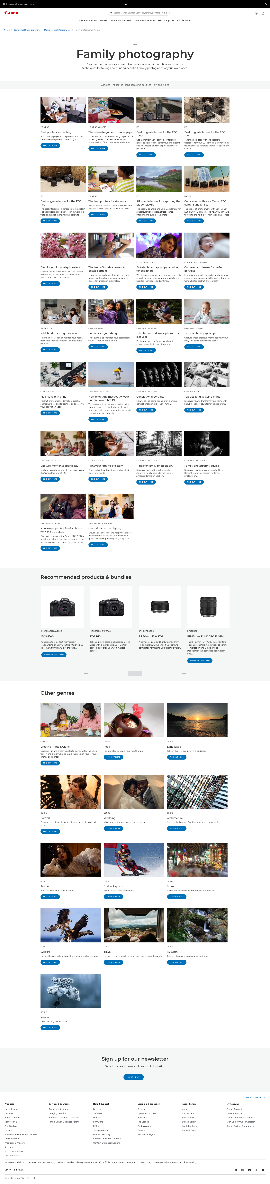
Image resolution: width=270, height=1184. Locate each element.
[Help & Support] (175, 20)
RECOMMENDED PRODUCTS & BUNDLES (132, 85)
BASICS (187, 196)
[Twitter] (256, 1170)
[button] (86, 673)
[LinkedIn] (249, 1170)
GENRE (135, 44)
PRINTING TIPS (46, 328)
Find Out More (50, 145)
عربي (125, 4)
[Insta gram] (242, 1170)
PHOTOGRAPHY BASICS (146, 262)
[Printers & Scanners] (132, 20)
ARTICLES (105, 85)
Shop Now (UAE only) (54, 655)
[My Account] (256, 13)
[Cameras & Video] (98, 20)
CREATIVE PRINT (95, 328)
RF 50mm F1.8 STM (151, 636)
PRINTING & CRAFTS (97, 127)
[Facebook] (236, 1170)
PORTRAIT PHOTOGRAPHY (196, 262)
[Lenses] (108, 20)
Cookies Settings (188, 1162)
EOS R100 (47, 636)
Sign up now (134, 1077)
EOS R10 (95, 636)
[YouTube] (263, 1170)
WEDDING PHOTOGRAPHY (100, 523)
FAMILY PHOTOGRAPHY (146, 328)
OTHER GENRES (161, 85)
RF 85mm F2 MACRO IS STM (205, 636)
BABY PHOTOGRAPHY (194, 328)
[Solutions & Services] (156, 20)
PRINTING (44, 127)
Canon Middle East (14, 1170)
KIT (137, 127)
